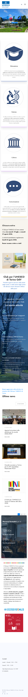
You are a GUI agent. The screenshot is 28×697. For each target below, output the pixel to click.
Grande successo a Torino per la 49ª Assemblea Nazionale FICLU (13, 466)
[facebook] (2, 694)
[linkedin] (4, 694)
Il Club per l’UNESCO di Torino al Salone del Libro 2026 (13, 501)
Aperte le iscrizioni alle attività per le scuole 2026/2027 (12, 432)
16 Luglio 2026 (8, 462)
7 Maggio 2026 (8, 496)
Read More (7, 437)
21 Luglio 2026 (8, 427)
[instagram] (7, 694)
